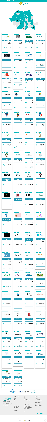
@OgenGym (32, 208)
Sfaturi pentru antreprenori (38, 400)
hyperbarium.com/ (20, 84)
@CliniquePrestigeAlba (8, 47)
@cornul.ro (32, 47)
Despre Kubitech (16, 410)
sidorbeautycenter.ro (42, 65)
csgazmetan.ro (20, 324)
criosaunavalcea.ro (9, 363)
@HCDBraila (32, 106)
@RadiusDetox (42, 208)
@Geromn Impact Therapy (8, 345)
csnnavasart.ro (9, 185)
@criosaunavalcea (9, 364)
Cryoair (14, 400)
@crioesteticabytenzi (42, 345)
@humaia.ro (21, 266)
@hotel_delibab (20, 385)
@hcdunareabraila (31, 107)
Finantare (36, 398)
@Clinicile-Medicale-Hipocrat (19, 146)
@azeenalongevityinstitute (19, 345)
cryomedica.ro (31, 185)
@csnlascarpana (31, 286)
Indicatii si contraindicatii (27, 406)
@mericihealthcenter (42, 248)
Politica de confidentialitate (38, 405)
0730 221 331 (8, 0)
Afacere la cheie (37, 397)
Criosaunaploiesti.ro (42, 304)
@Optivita (10, 268)
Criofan (14, 399)
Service (25, 398)
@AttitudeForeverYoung (8, 286)
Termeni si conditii (37, 404)
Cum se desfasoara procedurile (28, 407)
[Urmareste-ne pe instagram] (40, 413)
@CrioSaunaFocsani (31, 364)
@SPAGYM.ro (20, 47)
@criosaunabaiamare (20, 286)
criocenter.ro (9, 324)
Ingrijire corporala (16, 405)
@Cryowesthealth (31, 345)
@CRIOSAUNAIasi (31, 268)
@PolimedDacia (9, 105)
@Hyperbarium (20, 85)
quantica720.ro (42, 165)
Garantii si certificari (26, 397)
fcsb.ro (21, 125)
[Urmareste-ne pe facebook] (37, 413)
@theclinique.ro (31, 166)
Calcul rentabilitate (37, 399)
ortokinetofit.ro (43, 324)
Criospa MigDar (9, 165)
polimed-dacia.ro (9, 104)
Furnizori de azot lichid (27, 400)
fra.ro (32, 125)
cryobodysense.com (31, 304)
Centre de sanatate (16, 407)
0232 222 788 (13, 0)
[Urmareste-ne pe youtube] (41, 413)
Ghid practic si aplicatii (27, 408)
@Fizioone (32, 67)
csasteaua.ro (9, 125)
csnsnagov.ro (20, 185)
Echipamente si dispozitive (17, 411)
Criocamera (15, 398)
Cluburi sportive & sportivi (17, 406)
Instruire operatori (26, 399)
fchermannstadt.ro (31, 324)
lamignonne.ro (31, 145)
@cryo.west (32, 346)
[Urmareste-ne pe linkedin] (38, 413)
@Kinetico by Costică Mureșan (8, 87)
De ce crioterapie (26, 405)
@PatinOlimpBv (20, 106)
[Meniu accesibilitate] (45, 420)
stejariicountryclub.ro (42, 145)
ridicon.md (43, 363)
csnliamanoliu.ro (42, 105)
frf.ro (43, 125)
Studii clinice (25, 411)
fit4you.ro (10, 145)
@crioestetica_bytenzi (42, 346)
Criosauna (15, 397)
